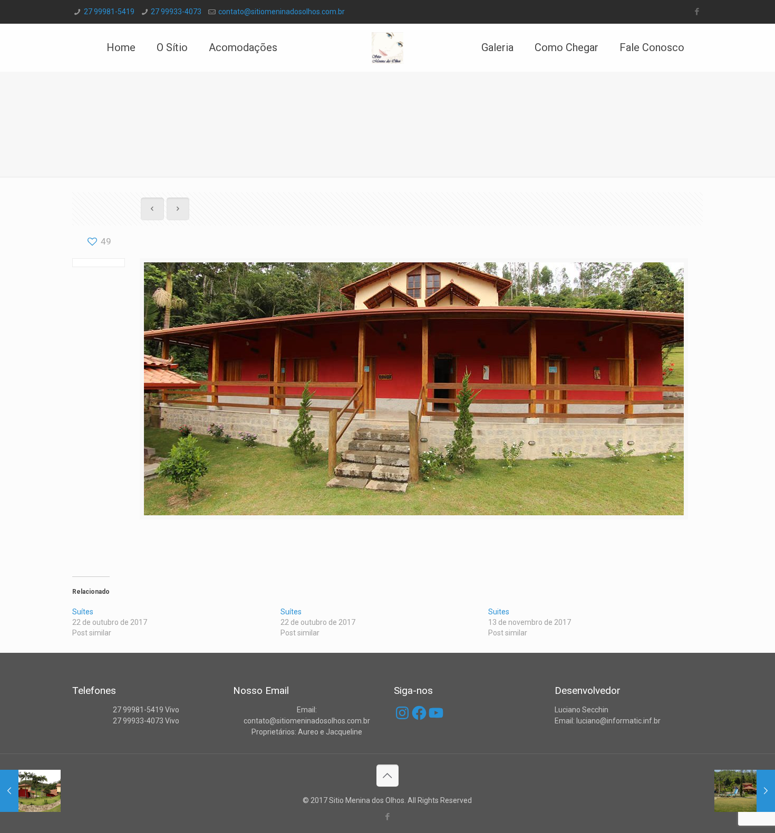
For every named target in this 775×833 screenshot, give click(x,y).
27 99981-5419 (109, 11)
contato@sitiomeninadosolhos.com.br (281, 11)
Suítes (82, 611)
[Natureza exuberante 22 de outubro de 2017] (744, 791)
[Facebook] (697, 11)
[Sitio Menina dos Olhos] (387, 47)
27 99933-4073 (176, 11)
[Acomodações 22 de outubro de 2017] (30, 791)
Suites (498, 611)
